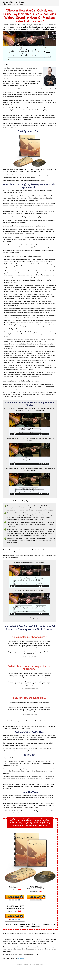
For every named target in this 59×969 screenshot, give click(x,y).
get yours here (21, 958)
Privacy (28, 963)
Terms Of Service (35, 963)
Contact (22, 963)
